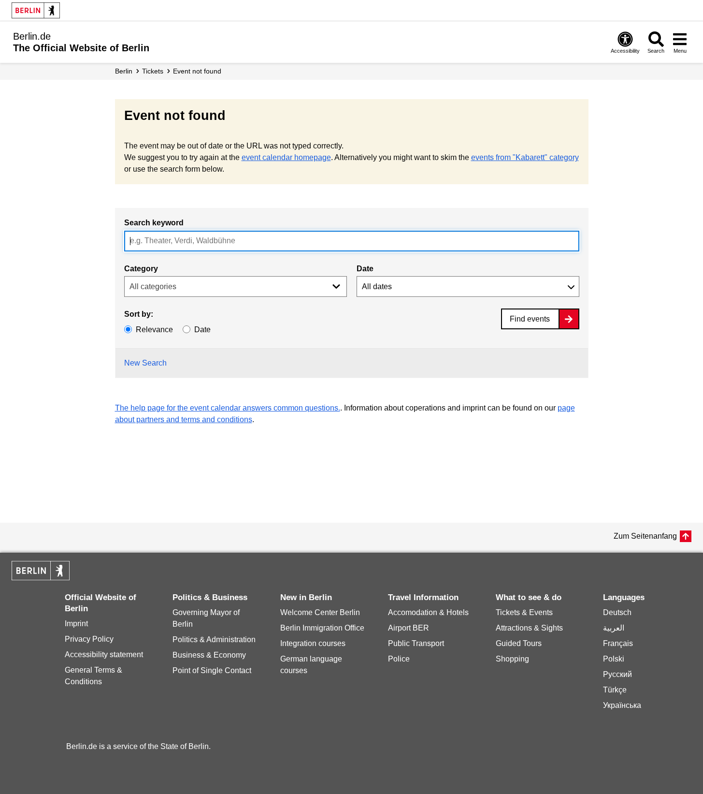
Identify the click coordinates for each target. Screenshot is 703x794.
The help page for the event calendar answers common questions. (227, 408)
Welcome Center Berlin (320, 612)
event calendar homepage (286, 157)
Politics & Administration (214, 639)
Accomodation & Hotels (428, 612)
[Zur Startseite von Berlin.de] (41, 577)
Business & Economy (209, 655)
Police (399, 659)
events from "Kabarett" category (525, 157)
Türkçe (615, 690)
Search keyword (154, 223)
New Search (145, 363)
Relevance (154, 329)
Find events (530, 319)
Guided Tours (519, 643)
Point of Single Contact (211, 670)
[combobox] (351, 241)
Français (618, 643)
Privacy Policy (89, 639)
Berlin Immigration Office (322, 628)
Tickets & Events (524, 612)
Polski (613, 659)
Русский (617, 674)
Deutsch (617, 612)
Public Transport (416, 643)
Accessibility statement (104, 654)
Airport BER (408, 628)
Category (141, 269)
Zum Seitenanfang (645, 536)
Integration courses (312, 643)
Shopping (512, 659)
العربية (613, 628)
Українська (622, 705)
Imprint (76, 623)
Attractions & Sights (529, 628)
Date (365, 269)
